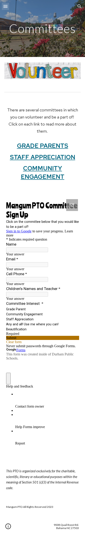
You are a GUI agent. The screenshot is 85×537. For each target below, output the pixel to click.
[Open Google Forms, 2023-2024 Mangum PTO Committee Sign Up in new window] (72, 205)
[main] (42, 28)
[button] (5, 6)
